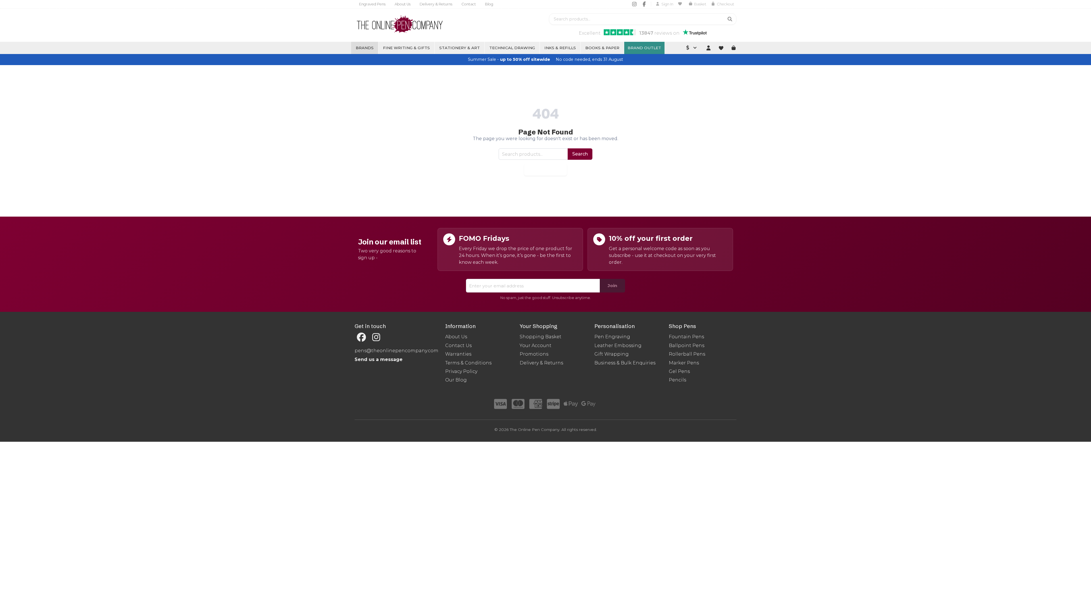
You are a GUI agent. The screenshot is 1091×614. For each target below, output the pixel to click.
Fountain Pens (686, 336)
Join (612, 285)
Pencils (677, 380)
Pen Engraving (612, 336)
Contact (468, 4)
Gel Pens (679, 371)
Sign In (667, 4)
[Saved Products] (681, 4)
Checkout (725, 4)
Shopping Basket (540, 336)
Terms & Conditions (468, 363)
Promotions (534, 354)
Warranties (458, 354)
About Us (403, 4)
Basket (700, 4)
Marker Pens (684, 363)
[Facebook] (644, 4)
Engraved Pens (372, 4)
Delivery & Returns (436, 4)
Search (580, 154)
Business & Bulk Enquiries (624, 363)
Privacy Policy (461, 371)
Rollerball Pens (687, 354)
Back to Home (545, 170)
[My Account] (708, 48)
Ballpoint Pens (686, 345)
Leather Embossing (618, 345)
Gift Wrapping (611, 354)
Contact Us (458, 345)
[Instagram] (634, 4)
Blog (489, 4)
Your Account (535, 345)
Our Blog (456, 380)
